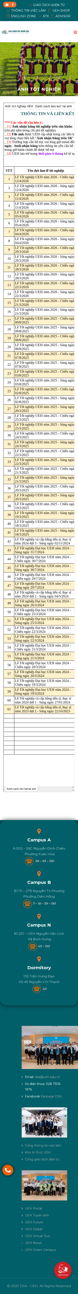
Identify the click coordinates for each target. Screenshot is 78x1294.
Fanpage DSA (51, 1096)
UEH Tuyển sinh (37, 1215)
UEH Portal (33, 1208)
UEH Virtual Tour (37, 1236)
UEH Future (34, 1222)
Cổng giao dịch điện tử (42, 1159)
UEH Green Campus (40, 1250)
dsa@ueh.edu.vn (47, 1077)
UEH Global (33, 1229)
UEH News (33, 1243)
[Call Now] (7, 1170)
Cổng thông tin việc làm (43, 1145)
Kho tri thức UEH (38, 1152)
